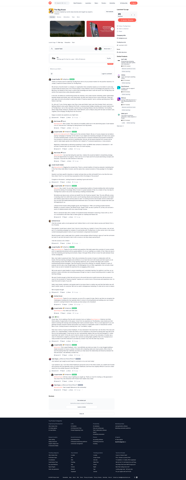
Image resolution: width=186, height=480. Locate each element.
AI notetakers (96, 426)
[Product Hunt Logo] (50, 3)
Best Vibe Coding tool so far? (123, 466)
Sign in (134, 3)
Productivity (96, 423)
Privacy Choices (98, 477)
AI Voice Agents (119, 439)
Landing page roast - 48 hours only (124, 469)
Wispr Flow (96, 462)
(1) (58, 149)
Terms (81, 477)
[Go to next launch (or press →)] (134, 14)
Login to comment (107, 73)
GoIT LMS (124, 59)
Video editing (52, 439)
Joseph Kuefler (56, 79)
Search (94, 432)
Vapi (72, 464)
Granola (73, 466)
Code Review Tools (53, 462)
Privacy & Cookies (88, 477)
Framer (95, 464)
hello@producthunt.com (124, 477)
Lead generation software (121, 426)
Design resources (53, 441)
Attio (72, 459)
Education (67, 42)
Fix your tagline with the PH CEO (123, 471)
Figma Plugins (52, 466)
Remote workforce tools (128, 68)
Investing (95, 443)
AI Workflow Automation (98, 434)
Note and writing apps (98, 428)
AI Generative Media (53, 445)
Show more (107, 48)
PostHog (73, 462)
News (96, 3)
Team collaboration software (100, 430)
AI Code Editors (52, 430)
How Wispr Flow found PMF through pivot (125, 464)
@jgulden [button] (56, 188)
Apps (70, 477)
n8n (72, 457)
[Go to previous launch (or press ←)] (131, 14)
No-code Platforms (53, 464)
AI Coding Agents (53, 428)
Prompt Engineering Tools (77, 430)
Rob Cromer (57, 121)
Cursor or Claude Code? (121, 455)
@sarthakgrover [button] (58, 249)
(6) (56, 117)
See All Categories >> (120, 441)
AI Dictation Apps (53, 457)
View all (81, 413)
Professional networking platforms (79, 441)
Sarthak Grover (56, 221)
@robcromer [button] (57, 134)
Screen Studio (96, 457)
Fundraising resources (98, 441)
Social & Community (76, 437)
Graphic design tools (53, 443)
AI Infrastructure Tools (76, 428)
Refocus (123, 98)
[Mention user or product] (51, 73)
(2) (56, 182)
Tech (73, 42)
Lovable (73, 455)
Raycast (73, 469)
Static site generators (54, 469)
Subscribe (124, 3)
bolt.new (95, 459)
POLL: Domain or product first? (123, 457)
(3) (58, 217)
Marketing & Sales (119, 423)
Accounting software (98, 439)
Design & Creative (53, 437)
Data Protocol (125, 86)
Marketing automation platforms (123, 428)
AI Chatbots (73, 426)
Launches (88, 3)
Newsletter (65, 477)
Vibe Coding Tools (53, 426)
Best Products (78, 3)
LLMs (123, 123)
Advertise (112, 3)
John (53, 317)
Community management (77, 443)
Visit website (109, 11)
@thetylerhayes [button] (58, 377)
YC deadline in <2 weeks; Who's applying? (126, 459)
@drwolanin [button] (57, 347)
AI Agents (117, 437)
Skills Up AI (124, 113)
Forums (104, 3)
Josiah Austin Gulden (58, 165)
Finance (95, 437)
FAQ (78, 477)
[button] (78, 17)
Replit (94, 466)
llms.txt (110, 477)
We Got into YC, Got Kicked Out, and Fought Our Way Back (126, 462)
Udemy (123, 75)
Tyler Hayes (55, 359)
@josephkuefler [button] (58, 123)
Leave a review (82, 407)
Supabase (73, 471)
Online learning (126, 71)
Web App (60, 42)
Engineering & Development (55, 423)
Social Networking (75, 439)
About (74, 477)
